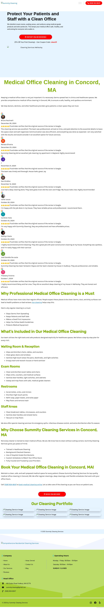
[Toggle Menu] (80, 3)
